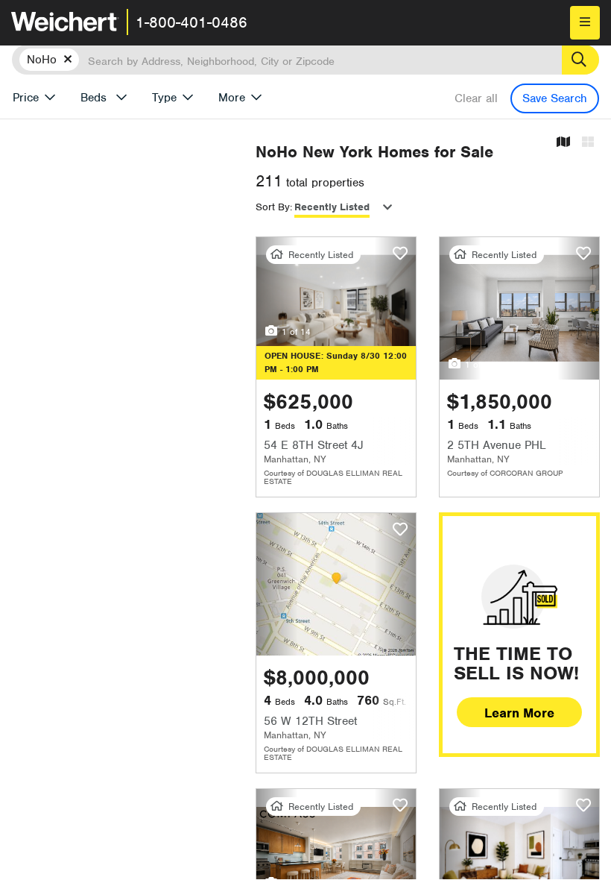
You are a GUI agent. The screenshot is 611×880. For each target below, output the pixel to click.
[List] (588, 142)
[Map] (563, 142)
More (231, 97)
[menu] (585, 23)
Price (26, 97)
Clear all (476, 98)
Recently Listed (332, 207)
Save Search (554, 98)
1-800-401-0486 (191, 22)
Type (164, 97)
